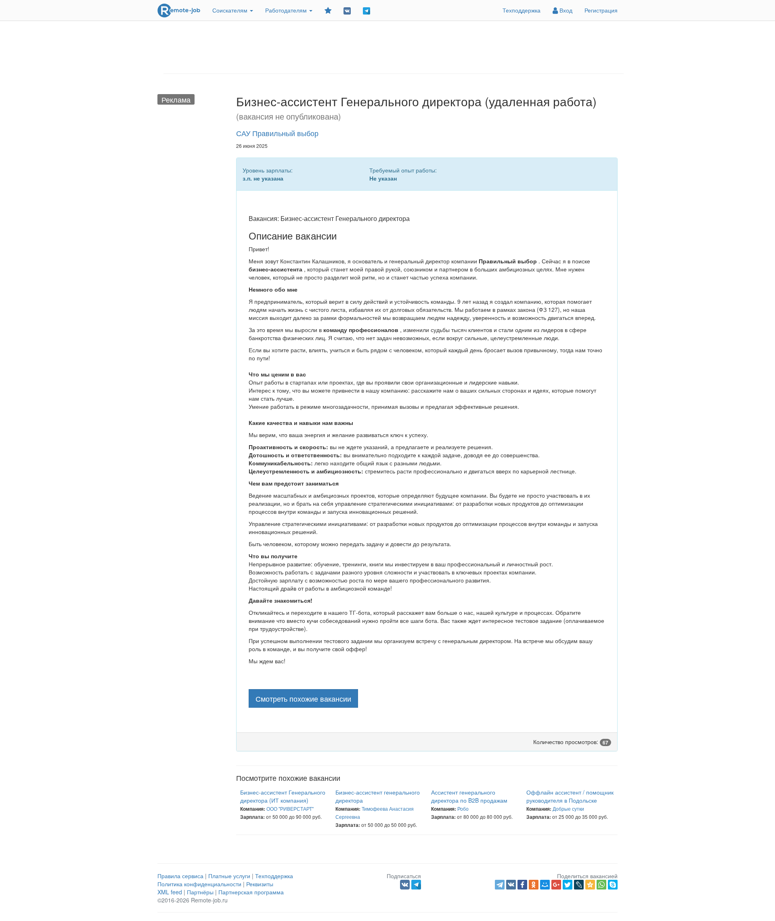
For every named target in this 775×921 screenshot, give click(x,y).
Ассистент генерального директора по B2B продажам (469, 796)
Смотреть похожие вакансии (303, 698)
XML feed (169, 892)
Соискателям (230, 10)
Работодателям (286, 10)
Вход (565, 10)
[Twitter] (567, 884)
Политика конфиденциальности (199, 884)
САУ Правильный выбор (277, 133)
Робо (463, 808)
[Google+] (556, 884)
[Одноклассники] (533, 884)
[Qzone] (590, 884)
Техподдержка (521, 10)
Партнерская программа (251, 892)
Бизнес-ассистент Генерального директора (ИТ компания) (282, 796)
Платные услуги (229, 876)
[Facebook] (522, 884)
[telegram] (500, 884)
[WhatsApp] (601, 884)
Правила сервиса (180, 876)
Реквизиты (259, 884)
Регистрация (601, 10)
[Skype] (613, 884)
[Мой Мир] (545, 884)
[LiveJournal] (579, 884)
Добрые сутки (568, 808)
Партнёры (200, 892)
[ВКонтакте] (511, 884)
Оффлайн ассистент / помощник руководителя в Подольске (570, 796)
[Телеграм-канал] (366, 10)
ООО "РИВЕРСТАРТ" (290, 808)
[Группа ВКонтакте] (347, 10)
